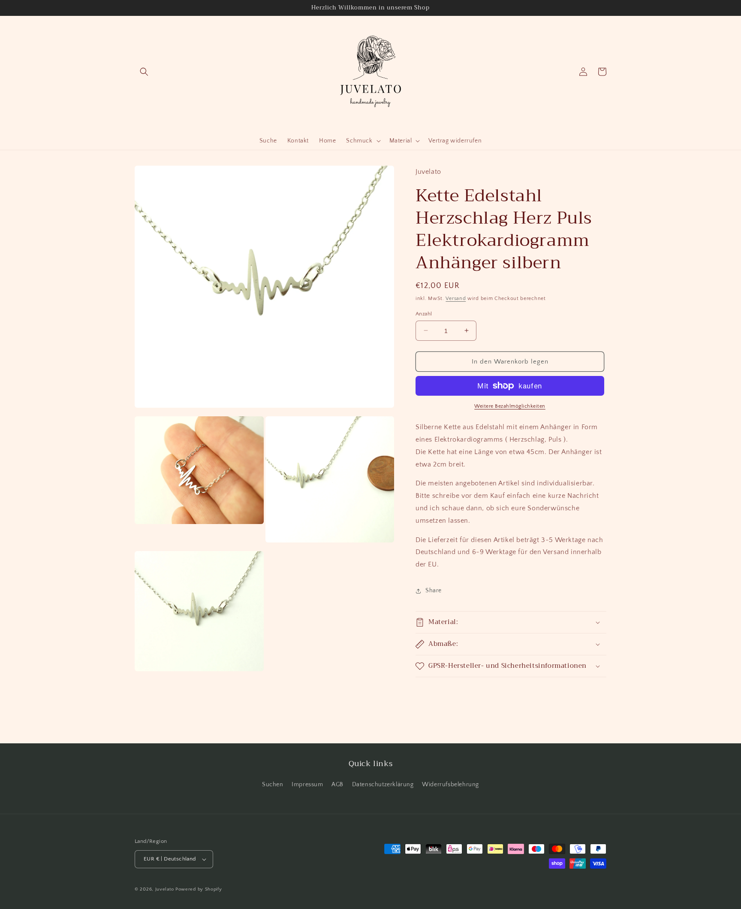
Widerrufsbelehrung (450, 784)
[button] (144, 71)
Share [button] (433, 590)
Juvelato (164, 889)
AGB (337, 784)
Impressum (307, 784)
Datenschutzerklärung (383, 784)
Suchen (272, 784)
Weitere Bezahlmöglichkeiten (509, 406)
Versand (456, 298)
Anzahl (424, 313)
